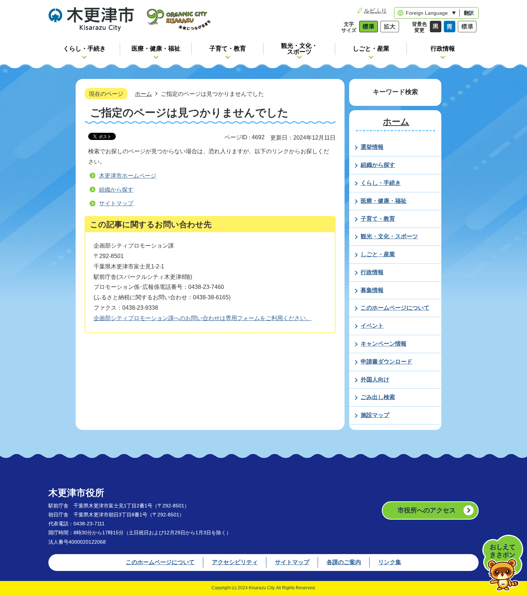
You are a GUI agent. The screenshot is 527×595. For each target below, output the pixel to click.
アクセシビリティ (235, 562)
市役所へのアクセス (427, 510)
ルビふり (375, 11)
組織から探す (116, 190)
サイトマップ (116, 203)
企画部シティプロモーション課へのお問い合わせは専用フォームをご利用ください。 (203, 318)
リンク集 (389, 562)
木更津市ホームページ (127, 176)
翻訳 (469, 13)
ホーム (143, 93)
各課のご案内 (344, 562)
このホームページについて (160, 562)
